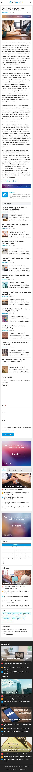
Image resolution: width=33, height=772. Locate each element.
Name (4, 405)
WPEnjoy (24, 769)
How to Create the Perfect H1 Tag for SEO (15, 489)
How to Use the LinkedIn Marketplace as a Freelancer (17, 701)
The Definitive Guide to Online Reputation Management (17, 756)
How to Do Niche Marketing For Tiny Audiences (16, 605)
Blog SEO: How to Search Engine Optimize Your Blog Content (13, 360)
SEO (3, 363)
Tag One (10, 181)
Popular (4, 470)
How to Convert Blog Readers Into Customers (15, 699)
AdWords (9, 613)
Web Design (5, 12)
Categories (12, 766)
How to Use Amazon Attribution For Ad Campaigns (16, 696)
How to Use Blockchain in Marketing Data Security (16, 731)
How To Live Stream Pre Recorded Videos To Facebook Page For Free (16, 587)
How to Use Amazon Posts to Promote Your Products (17, 754)
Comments (15, 470)
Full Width (19, 766)
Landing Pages (6, 618)
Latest (9, 470)
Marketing (5, 296)
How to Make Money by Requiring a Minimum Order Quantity (14, 209)
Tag (23, 618)
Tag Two (16, 181)
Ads (3, 613)
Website (4, 420)
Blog (21, 613)
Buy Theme (25, 766)
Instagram (22, 616)
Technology (6, 568)
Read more (9, 634)
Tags (21, 470)
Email (4, 413)
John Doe (11, 192)
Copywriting (26, 613)
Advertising (5, 644)
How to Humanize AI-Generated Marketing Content (13, 242)
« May (3, 563)
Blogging (4, 279)
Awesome (15, 613)
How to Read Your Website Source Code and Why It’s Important (16, 310)
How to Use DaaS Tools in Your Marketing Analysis (16, 728)
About (6, 766)
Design (4, 181)
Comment (5, 385)
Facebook (10, 616)
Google (16, 616)
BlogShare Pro (13, 769)
